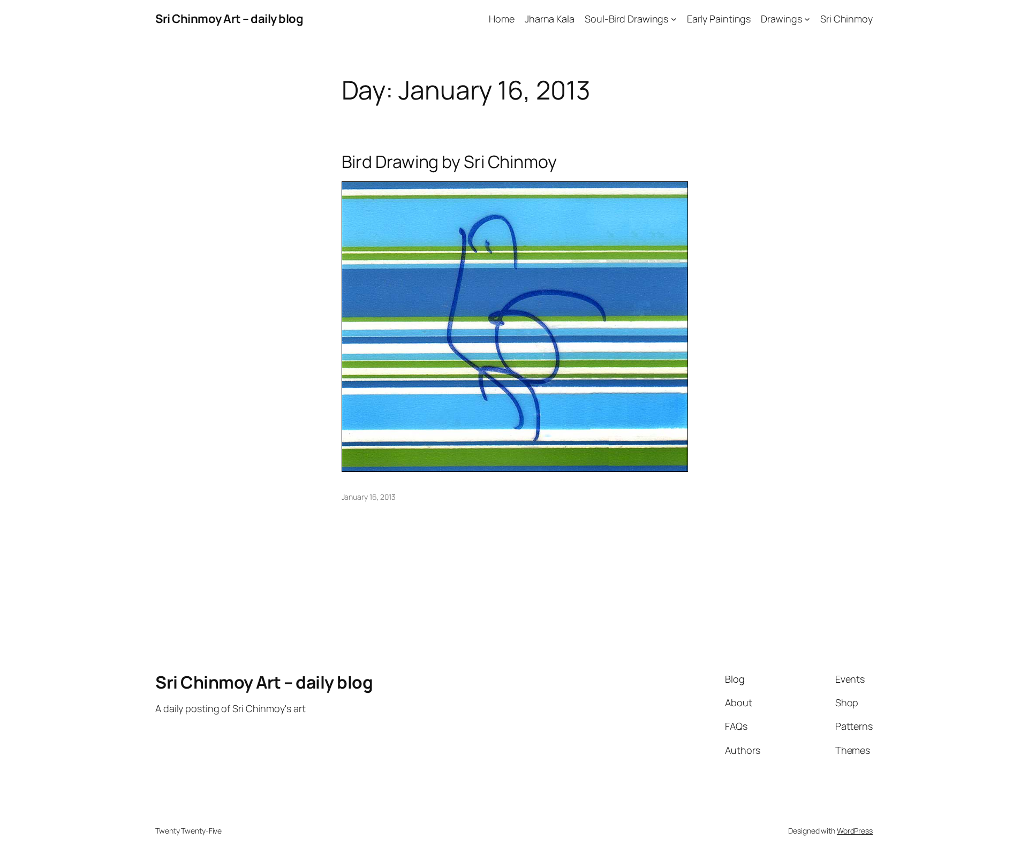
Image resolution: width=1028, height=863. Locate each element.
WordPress (855, 831)
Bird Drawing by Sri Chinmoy (449, 161)
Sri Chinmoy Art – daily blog (229, 19)
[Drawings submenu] (807, 19)
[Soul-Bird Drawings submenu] (674, 19)
